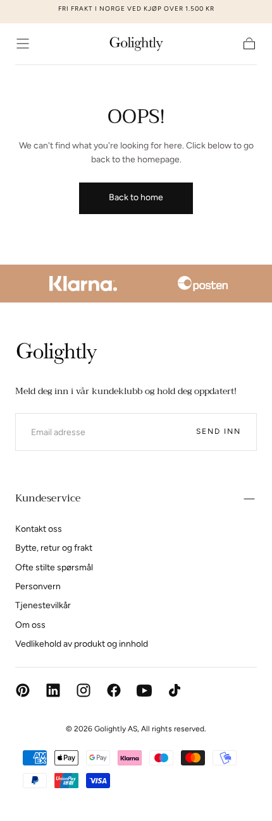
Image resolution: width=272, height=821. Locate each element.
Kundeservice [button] (48, 498)
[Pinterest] (23, 690)
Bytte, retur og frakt (53, 547)
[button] (22, 43)
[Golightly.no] (56, 353)
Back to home (136, 197)
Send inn (218, 431)
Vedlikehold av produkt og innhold (81, 643)
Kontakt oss (38, 529)
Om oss (30, 625)
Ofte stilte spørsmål (54, 567)
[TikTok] (175, 690)
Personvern (38, 586)
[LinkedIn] (53, 690)
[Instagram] (83, 690)
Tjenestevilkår (43, 605)
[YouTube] (144, 690)
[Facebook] (114, 690)
